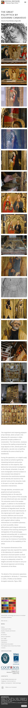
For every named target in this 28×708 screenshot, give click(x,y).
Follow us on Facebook (11, 687)
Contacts (3, 647)
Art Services (4, 634)
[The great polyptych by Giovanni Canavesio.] (14, 33)
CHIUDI (24, 706)
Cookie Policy (4, 703)
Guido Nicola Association (7, 644)
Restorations (4, 640)
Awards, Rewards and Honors (8, 631)
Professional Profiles (6, 629)
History (3, 627)
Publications (4, 642)
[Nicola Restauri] (10, 2)
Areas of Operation (5, 636)
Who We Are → (5, 620)
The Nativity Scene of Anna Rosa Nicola (10, 646)
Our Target (3, 638)
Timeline (3, 632)
